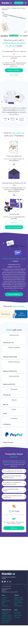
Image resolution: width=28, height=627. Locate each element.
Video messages (18, 601)
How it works (5, 597)
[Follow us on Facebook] (5, 582)
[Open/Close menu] (25, 2)
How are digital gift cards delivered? (12, 471)
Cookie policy (17, 612)
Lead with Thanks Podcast (6, 601)
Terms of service (17, 615)
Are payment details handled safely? (10, 490)
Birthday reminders (18, 597)
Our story (4, 599)
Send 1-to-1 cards (18, 599)
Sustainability (5, 605)
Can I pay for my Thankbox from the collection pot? (12, 496)
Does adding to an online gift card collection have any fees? (12, 483)
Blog (3, 604)
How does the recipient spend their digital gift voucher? (12, 476)
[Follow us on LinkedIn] (2, 582)
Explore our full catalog (14, 227)
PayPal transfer (5, 622)
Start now (14, 528)
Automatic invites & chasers (18, 603)
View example (14, 75)
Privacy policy (17, 617)
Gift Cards (8, 8)
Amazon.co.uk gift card (7, 618)
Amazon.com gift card (6, 617)
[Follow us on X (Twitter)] (8, 582)
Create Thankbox (19, 3)
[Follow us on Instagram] (10, 582)
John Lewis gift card (6, 620)
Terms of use (14, 290)
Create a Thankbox (14, 70)
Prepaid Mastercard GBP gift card (6, 612)
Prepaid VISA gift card (7, 615)
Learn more (14, 222)
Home (3, 8)
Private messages (18, 605)
